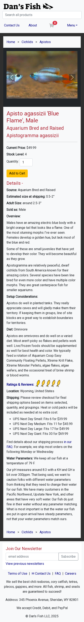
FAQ (58, 573)
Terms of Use (17, 573)
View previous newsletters (25, 564)
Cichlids (27, 42)
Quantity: (13, 161)
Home (11, 42)
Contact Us (12, 25)
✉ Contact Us (41, 573)
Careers (70, 573)
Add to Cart (17, 173)
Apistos (45, 42)
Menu (71, 25)
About (33, 25)
